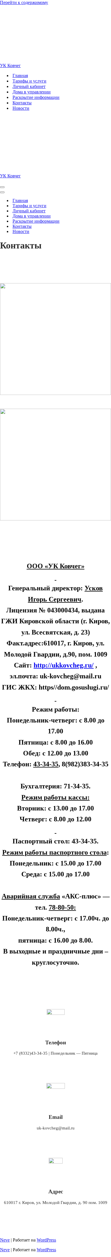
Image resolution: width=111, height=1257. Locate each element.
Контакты (22, 102)
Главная (20, 75)
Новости (21, 108)
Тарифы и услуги (29, 81)
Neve (5, 1240)
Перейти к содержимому (24, 2)
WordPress (46, 1240)
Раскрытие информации (36, 97)
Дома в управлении (32, 91)
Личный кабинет (29, 86)
